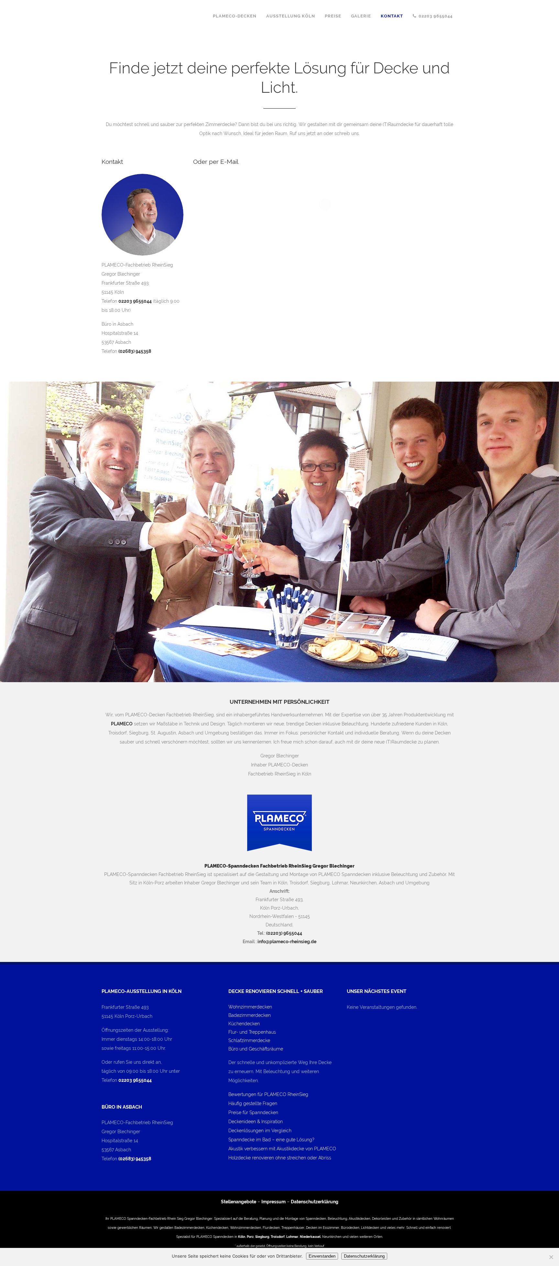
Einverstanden (322, 1256)
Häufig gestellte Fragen (252, 1103)
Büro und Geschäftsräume (255, 1048)
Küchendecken (244, 1023)
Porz (250, 1237)
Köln (241, 1237)
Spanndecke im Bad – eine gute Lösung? (271, 1139)
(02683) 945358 (134, 351)
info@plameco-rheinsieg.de (287, 941)
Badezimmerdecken (249, 1015)
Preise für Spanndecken (253, 1112)
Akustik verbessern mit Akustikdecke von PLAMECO (282, 1148)
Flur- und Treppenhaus (252, 1032)
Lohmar (292, 1237)
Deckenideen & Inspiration (255, 1121)
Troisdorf (278, 1237)
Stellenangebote (238, 1201)
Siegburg (262, 1237)
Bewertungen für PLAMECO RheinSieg (268, 1094)
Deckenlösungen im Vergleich (259, 1130)
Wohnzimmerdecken (250, 1006)
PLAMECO (122, 723)
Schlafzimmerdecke (249, 1040)
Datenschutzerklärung (314, 1201)
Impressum (273, 1201)
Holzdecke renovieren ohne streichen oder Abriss (279, 1157)
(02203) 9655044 (284, 933)
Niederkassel (310, 1237)
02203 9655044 (135, 301)
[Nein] (551, 1257)
